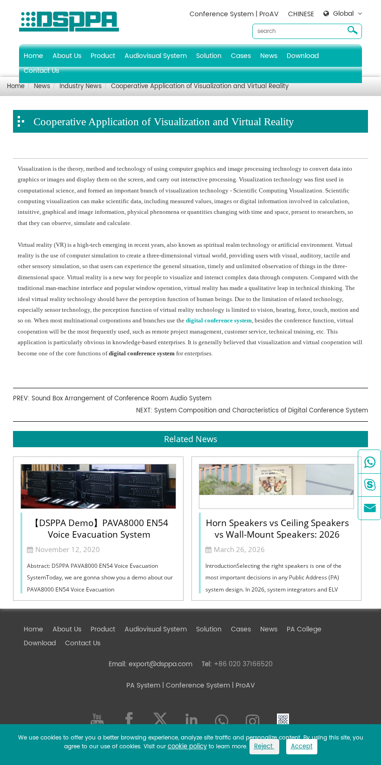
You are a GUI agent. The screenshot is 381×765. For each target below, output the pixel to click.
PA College (304, 629)
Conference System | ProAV (234, 14)
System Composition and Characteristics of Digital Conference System (261, 411)
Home (33, 56)
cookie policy (187, 747)
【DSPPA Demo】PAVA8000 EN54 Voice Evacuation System (99, 528)
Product (103, 56)
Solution (209, 56)
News (268, 56)
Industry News (80, 86)
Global (343, 14)
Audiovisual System (156, 56)
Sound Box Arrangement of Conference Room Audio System (121, 399)
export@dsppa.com (160, 664)
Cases (241, 56)
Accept (302, 747)
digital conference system (219, 320)
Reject (264, 747)
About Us (67, 56)
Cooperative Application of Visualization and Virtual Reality (200, 86)
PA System (143, 685)
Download (303, 56)
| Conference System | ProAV (207, 685)
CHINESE (301, 14)
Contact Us (41, 70)
